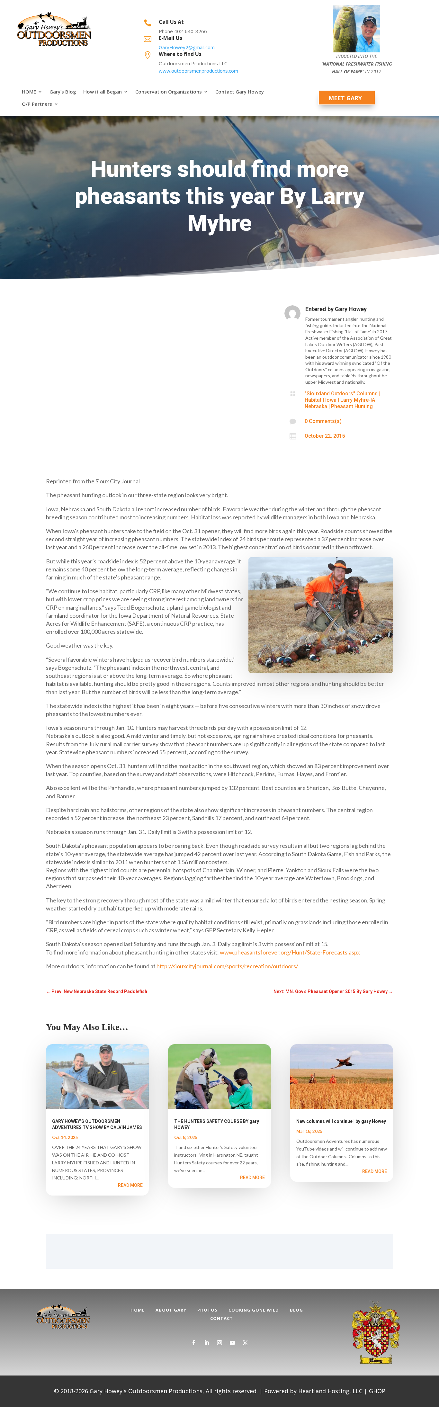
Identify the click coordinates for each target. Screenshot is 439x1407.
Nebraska (316, 406)
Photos (207, 1310)
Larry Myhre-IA (357, 400)
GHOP (377, 1391)
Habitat (313, 400)
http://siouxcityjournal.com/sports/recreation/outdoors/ (227, 966)
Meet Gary (345, 98)
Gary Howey (351, 309)
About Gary (171, 1310)
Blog (296, 1310)
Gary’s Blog (62, 92)
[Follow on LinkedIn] (207, 1343)
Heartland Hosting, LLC (330, 1391)
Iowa (330, 400)
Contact (221, 1318)
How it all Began (102, 92)
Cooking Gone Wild (253, 1310)
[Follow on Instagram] (219, 1343)
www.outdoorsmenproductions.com (198, 70)
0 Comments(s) (323, 421)
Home (137, 1310)
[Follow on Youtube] (232, 1343)
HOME (29, 92)
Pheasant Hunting (352, 406)
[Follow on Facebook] (194, 1343)
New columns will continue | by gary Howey (341, 1121)
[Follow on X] (245, 1343)
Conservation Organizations (168, 92)
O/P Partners (37, 104)
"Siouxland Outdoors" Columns (341, 393)
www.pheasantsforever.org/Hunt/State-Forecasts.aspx (290, 952)
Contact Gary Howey (239, 92)
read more (130, 1185)
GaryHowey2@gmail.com (187, 47)
